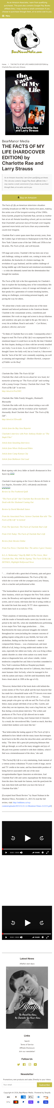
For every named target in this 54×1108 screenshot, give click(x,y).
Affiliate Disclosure (27, 1048)
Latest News (27, 958)
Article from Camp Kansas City (15, 454)
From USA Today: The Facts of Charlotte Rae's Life (23, 534)
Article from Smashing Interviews (15, 443)
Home (4, 64)
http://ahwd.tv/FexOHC (12, 391)
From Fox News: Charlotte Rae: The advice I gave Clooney (27, 548)
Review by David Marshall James (16, 509)
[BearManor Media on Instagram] (29, 1065)
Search (27, 1041)
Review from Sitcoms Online (13, 541)
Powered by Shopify (42, 1092)
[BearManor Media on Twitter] (18, 1065)
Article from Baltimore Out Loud (15, 459)
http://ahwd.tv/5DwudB (12, 419)
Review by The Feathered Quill (15, 492)
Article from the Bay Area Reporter (16, 428)
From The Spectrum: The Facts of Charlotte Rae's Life (24, 527)
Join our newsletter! (27, 1051)
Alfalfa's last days (27, 964)
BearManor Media (26, 1092)
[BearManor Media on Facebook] (24, 1065)
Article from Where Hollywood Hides (17, 448)
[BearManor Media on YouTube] (35, 1065)
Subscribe (44, 1085)
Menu (7, 16)
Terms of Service (27, 1044)
